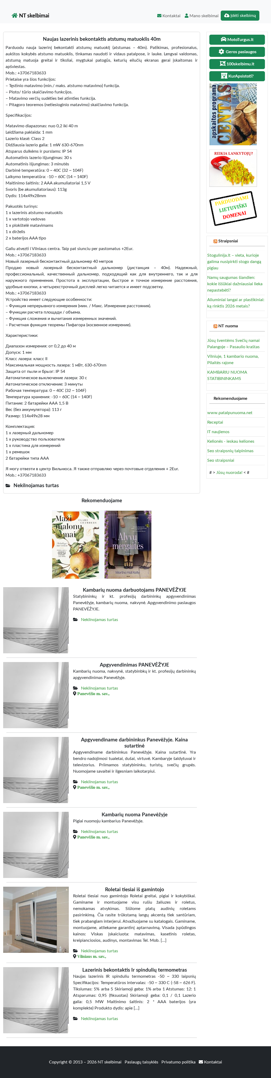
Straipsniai (228, 241)
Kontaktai (170, 16)
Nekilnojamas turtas (99, 620)
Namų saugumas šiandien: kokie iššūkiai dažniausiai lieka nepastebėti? (235, 283)
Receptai (215, 422)
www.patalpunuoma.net (229, 413)
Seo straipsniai (220, 460)
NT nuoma (228, 326)
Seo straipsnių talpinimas (230, 451)
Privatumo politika (179, 1062)
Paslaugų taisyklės (142, 1062)
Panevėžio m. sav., (93, 693)
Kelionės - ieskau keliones (230, 441)
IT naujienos (218, 432)
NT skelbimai (33, 16)
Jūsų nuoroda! (229, 472)
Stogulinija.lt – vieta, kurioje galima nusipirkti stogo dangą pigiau (234, 261)
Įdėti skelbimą (242, 15)
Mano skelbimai (203, 16)
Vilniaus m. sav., (91, 956)
